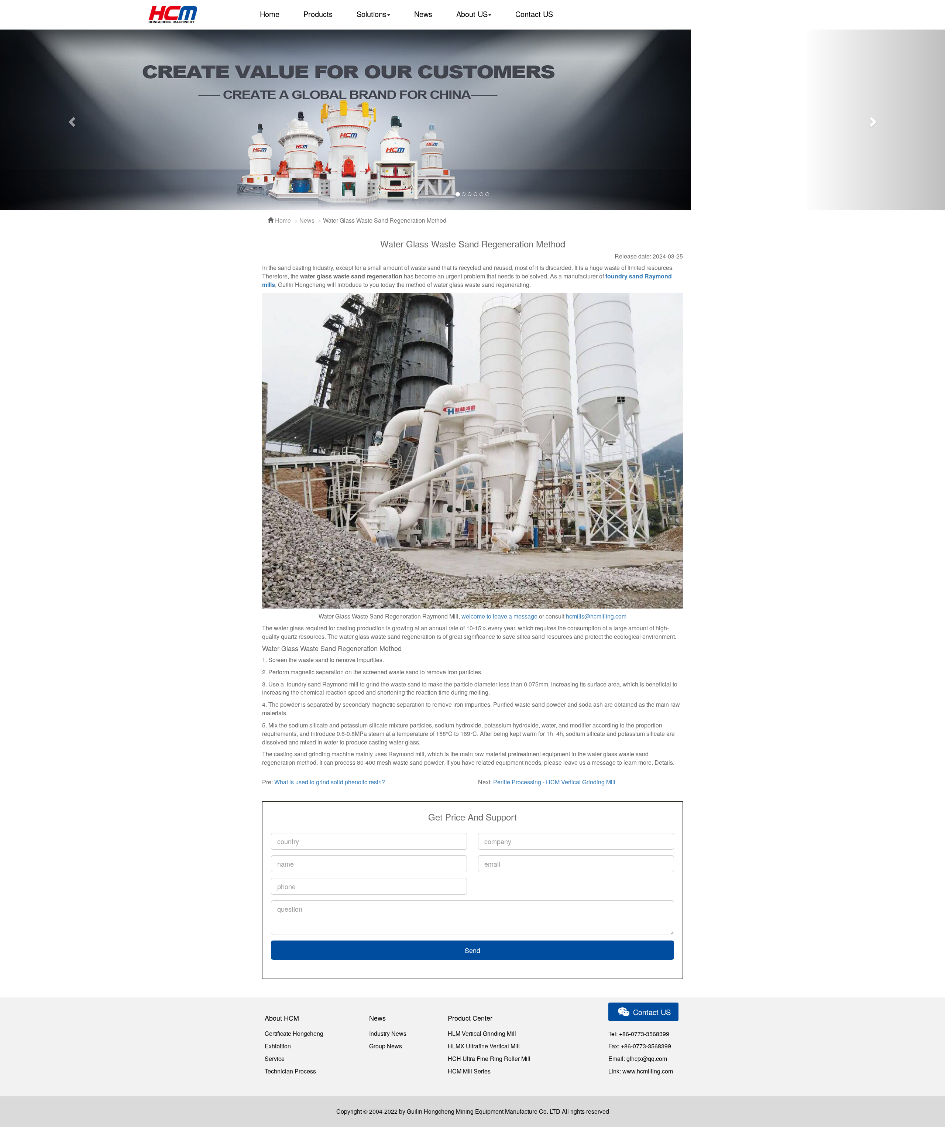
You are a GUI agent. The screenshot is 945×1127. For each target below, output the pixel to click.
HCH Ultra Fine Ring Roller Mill (489, 1058)
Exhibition (278, 1046)
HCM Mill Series (469, 1071)
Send (472, 950)
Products (318, 13)
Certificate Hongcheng (294, 1033)
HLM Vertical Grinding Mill (482, 1033)
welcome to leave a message (499, 616)
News (423, 13)
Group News (385, 1046)
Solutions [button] (371, 13)
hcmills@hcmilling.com (596, 616)
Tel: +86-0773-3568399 (638, 1034)
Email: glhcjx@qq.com (637, 1058)
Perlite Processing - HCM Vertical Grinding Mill (554, 782)
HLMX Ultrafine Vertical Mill (484, 1046)
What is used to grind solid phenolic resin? (329, 782)
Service (275, 1058)
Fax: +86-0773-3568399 (639, 1046)
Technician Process (290, 1071)
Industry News (387, 1033)
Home (269, 13)
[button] (71, 120)
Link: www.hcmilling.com (640, 1071)
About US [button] (472, 13)
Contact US (534, 13)
